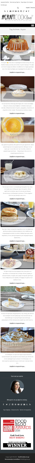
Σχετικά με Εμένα (15, 2)
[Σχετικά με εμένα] (17, 387)
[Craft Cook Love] (17, 20)
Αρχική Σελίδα (5, 2)
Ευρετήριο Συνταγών (27, 2)
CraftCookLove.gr (23, 457)
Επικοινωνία (15, 410)
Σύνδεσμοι (4, 5)
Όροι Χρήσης (6, 410)
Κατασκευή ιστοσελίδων (12, 459)
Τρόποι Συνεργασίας (25, 410)
